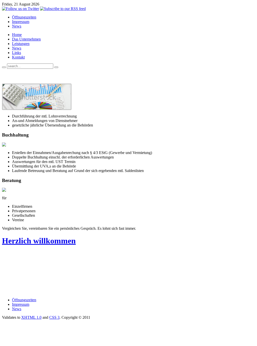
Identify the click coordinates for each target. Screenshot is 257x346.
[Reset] (56, 67)
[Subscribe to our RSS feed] (63, 8)
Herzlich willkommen (39, 240)
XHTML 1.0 (31, 317)
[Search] (4, 67)
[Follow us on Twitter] (20, 8)
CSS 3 (54, 317)
